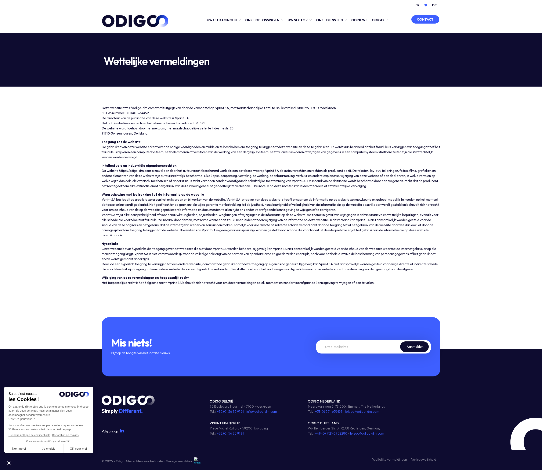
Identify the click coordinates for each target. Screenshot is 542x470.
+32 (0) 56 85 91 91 (230, 411)
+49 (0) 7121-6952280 (331, 433)
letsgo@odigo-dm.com (362, 411)
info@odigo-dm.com (261, 411)
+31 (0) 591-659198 (329, 411)
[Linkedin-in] (122, 431)
